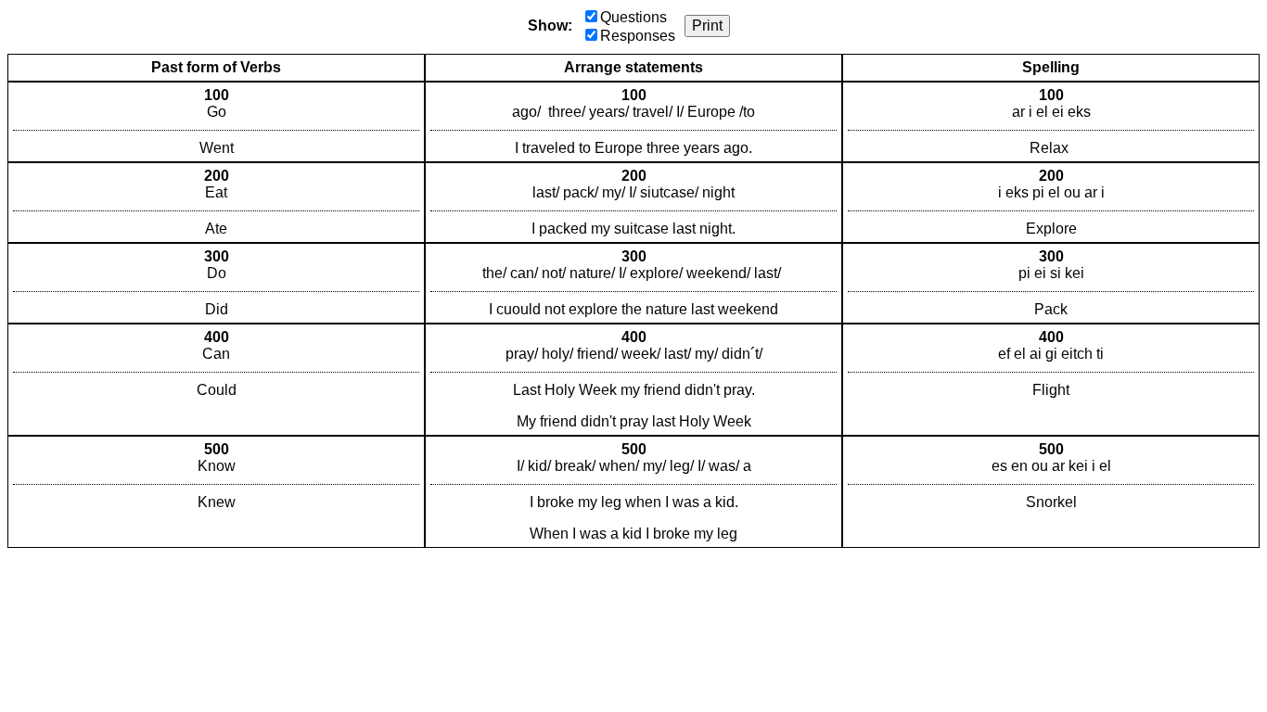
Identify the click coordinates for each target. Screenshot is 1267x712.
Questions (633, 17)
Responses (637, 36)
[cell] (216, 122)
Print (707, 25)
